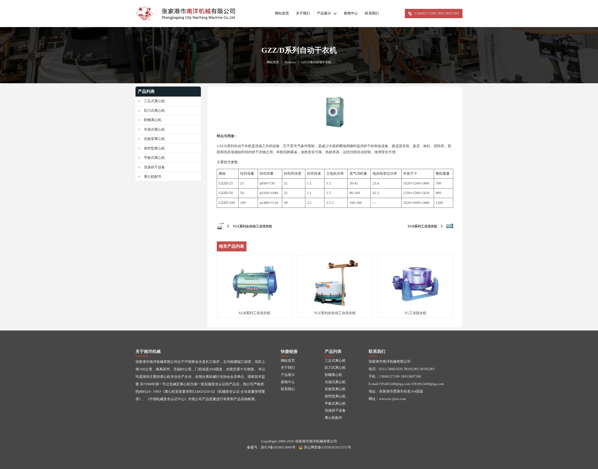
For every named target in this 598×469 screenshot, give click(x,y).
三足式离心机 (154, 101)
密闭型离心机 (154, 148)
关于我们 (303, 13)
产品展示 (324, 13)
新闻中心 (351, 13)
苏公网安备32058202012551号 (327, 447)
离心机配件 (152, 176)
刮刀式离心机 (154, 110)
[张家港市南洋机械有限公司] (188, 14)
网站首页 (282, 13)
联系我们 (372, 13)
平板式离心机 (154, 158)
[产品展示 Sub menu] (335, 13)
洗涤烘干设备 (154, 167)
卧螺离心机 (152, 120)
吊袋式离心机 (154, 129)
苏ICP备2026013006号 (278, 447)
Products (290, 62)
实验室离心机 (154, 139)
